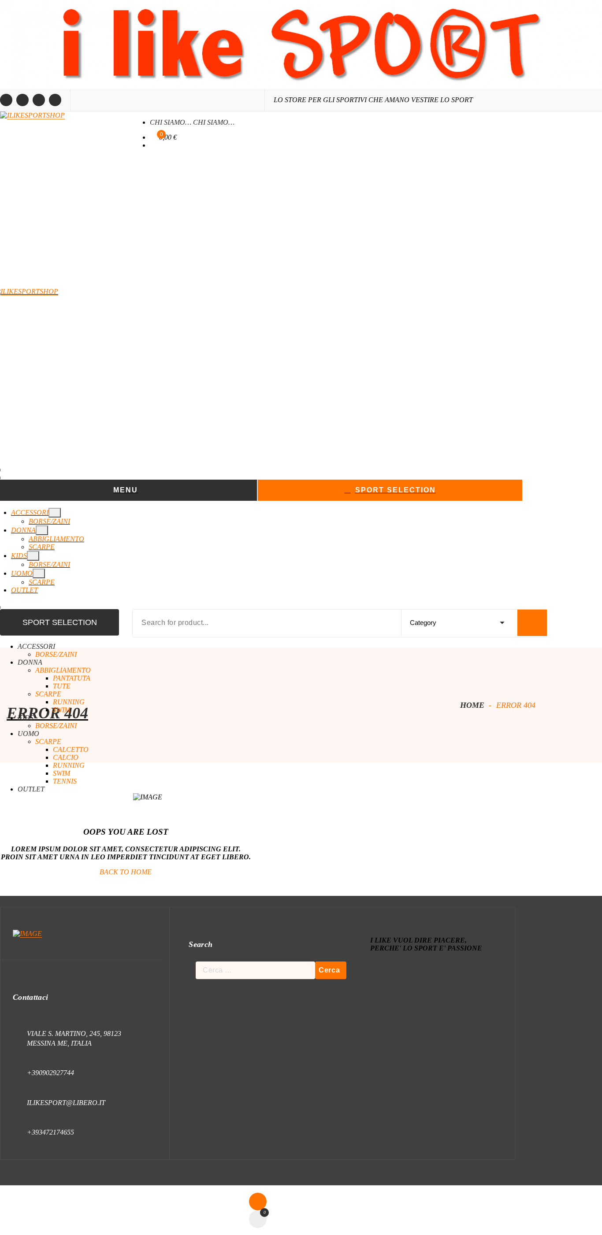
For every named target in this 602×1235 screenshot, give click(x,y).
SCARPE (42, 547)
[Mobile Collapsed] (54, 513)
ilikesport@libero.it (66, 1102)
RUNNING (69, 702)
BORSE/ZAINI (49, 521)
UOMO (22, 573)
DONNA (23, 530)
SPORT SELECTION (395, 490)
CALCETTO (71, 749)
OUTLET (24, 590)
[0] (152, 138)
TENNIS (65, 781)
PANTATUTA (71, 678)
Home (471, 705)
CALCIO (65, 757)
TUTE (62, 686)
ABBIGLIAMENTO (56, 539)
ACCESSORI (29, 512)
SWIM (61, 710)
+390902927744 (50, 1072)
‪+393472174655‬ (50, 1132)
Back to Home (126, 872)
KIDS (19, 555)
